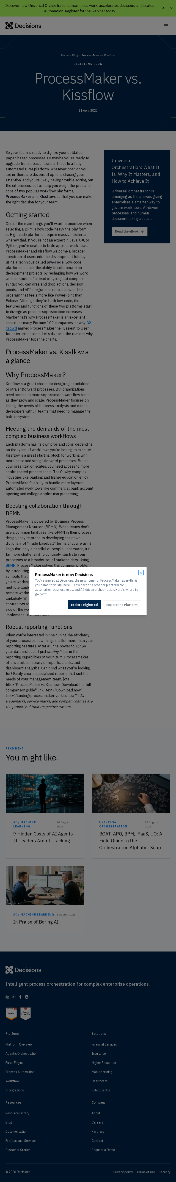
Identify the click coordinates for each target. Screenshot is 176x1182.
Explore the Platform (122, 605)
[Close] (141, 572)
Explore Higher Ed (84, 605)
